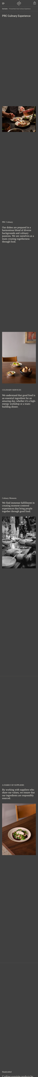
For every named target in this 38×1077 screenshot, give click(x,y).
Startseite (4, 9)
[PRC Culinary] (19, 3)
